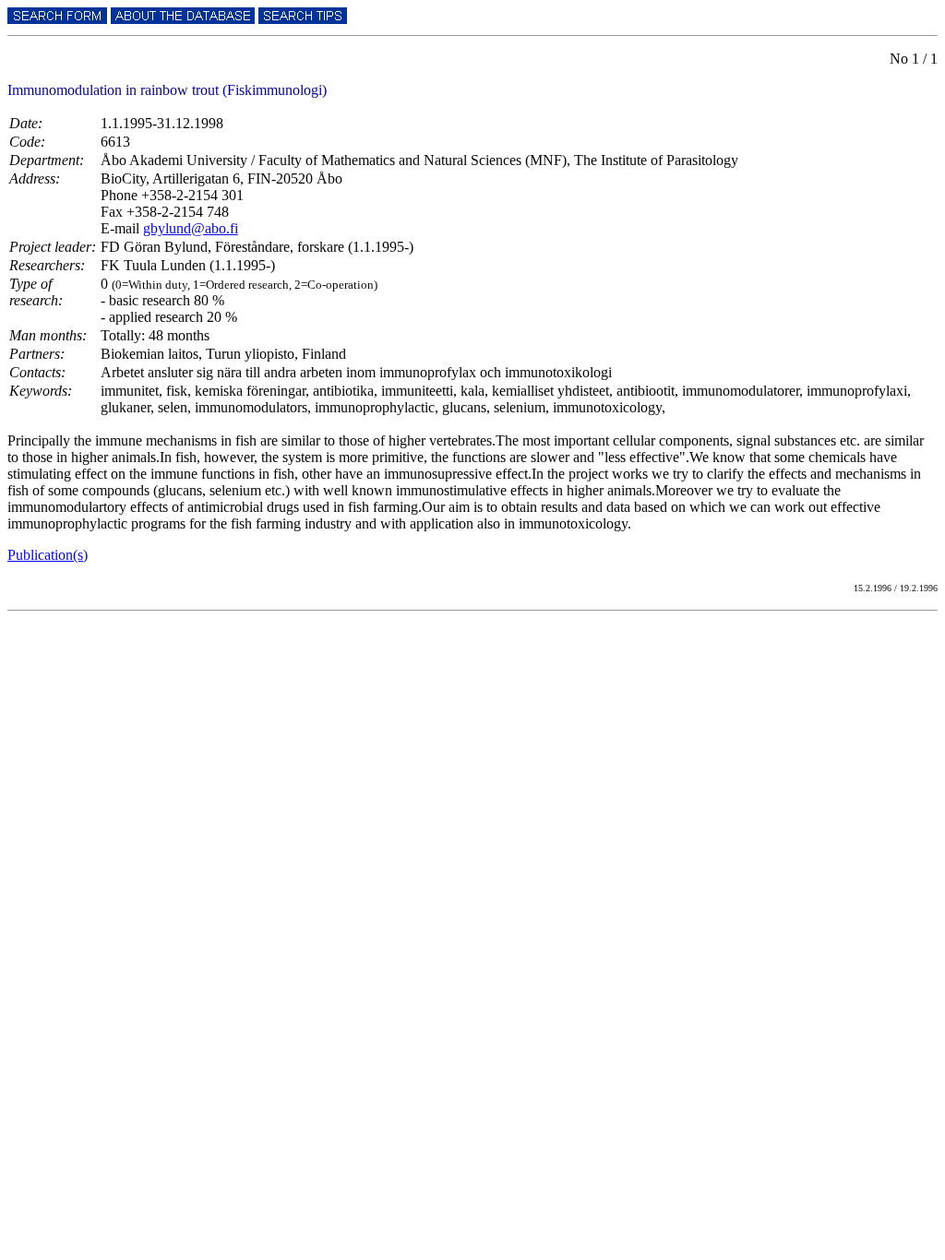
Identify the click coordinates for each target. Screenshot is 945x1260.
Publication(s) (47, 555)
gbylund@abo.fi (190, 228)
